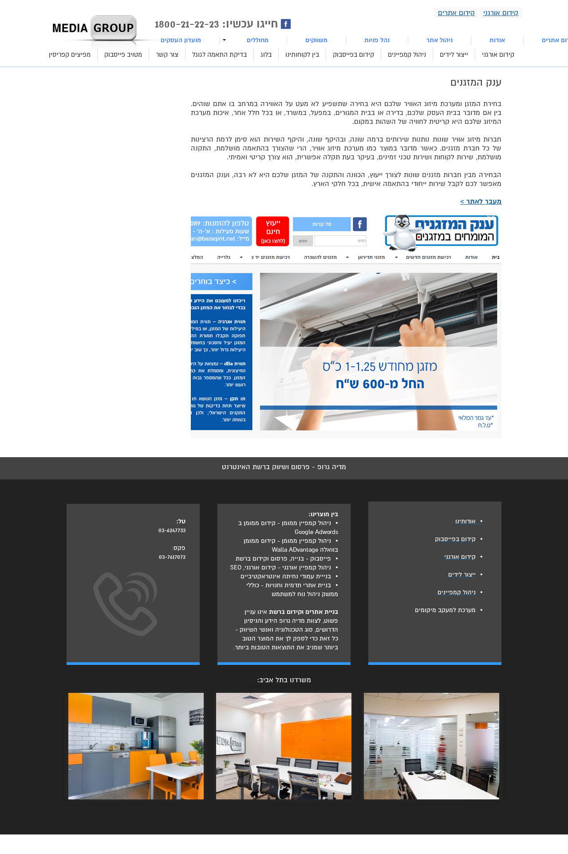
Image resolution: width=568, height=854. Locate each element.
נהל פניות (377, 40)
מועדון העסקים (181, 40)
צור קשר (167, 55)
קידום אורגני (498, 55)
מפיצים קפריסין (70, 55)
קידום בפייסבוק (353, 55)
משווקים (316, 40)
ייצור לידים (454, 55)
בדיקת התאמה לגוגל (219, 55)
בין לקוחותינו (302, 55)
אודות (497, 40)
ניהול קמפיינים (407, 55)
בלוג (266, 55)
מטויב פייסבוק (123, 55)
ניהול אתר (439, 40)
